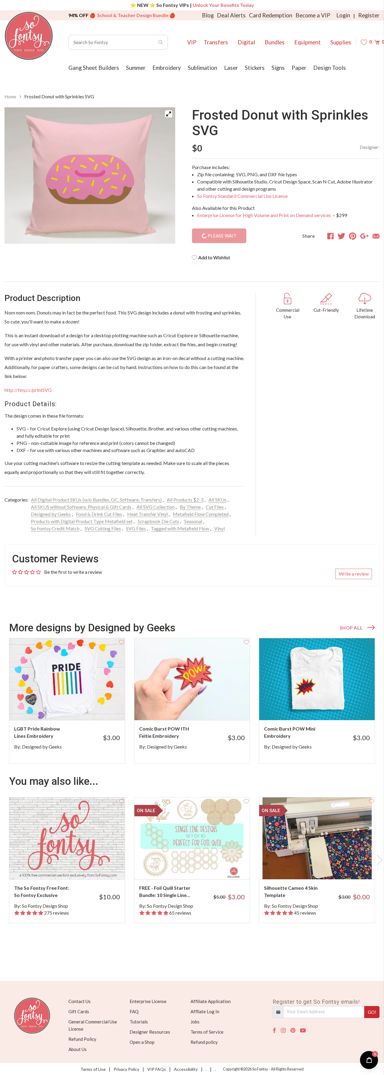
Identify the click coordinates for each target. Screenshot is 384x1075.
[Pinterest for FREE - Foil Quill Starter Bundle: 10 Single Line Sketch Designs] (198, 867)
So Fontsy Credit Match (55, 528)
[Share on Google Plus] (364, 236)
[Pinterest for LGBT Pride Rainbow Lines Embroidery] (73, 708)
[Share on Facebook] (330, 236)
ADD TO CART (100, 708)
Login (343, 15)
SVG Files (136, 528)
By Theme (190, 507)
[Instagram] (283, 1030)
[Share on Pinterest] (352, 236)
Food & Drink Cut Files (99, 514)
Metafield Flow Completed (201, 514)
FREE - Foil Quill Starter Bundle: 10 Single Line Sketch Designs (164, 892)
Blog (208, 15)
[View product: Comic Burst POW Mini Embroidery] (317, 679)
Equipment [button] (307, 42)
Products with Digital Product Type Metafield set (82, 521)
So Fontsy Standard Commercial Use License (242, 196)
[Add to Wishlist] (121, 641)
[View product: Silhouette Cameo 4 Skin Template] (317, 838)
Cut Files (215, 507)
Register (369, 15)
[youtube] (303, 1030)
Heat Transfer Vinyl (147, 514)
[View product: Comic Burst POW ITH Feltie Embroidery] (192, 679)
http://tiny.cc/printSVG (28, 390)
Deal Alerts (231, 15)
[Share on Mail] (376, 236)
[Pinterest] (292, 1030)
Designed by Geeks (51, 514)
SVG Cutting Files (103, 528)
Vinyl (219, 528)
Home (10, 96)
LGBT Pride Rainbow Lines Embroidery (37, 732)
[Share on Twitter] (341, 236)
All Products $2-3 (185, 499)
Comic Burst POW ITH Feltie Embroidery (164, 732)
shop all (351, 627)
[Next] (163, 176)
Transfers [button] (216, 42)
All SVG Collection (155, 507)
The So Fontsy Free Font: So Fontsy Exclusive (41, 891)
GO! (372, 1012)
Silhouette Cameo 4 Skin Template (291, 891)
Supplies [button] (340, 42)
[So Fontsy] (28, 36)
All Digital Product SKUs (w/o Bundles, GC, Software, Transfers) (96, 499)
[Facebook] (274, 1030)
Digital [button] (246, 42)
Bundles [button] (275, 42)
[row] (192, 701)
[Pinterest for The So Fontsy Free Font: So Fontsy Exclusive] (73, 867)
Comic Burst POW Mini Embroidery (289, 732)
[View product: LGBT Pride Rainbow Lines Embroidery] (67, 679)
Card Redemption (270, 15)
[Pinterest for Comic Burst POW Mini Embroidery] (323, 708)
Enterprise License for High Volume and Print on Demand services (264, 215)
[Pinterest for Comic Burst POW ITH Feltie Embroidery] (198, 708)
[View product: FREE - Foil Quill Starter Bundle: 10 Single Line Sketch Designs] (192, 838)
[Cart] (377, 42)
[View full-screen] (168, 114)
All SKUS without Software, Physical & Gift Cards (81, 507)
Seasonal (193, 521)
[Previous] (16, 176)
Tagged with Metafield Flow (180, 528)
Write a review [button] (354, 573)
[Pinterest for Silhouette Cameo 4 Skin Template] (323, 867)
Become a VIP (313, 15)
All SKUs (217, 499)
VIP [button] (191, 42)
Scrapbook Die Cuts (158, 521)
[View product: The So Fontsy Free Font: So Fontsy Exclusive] (67, 838)
